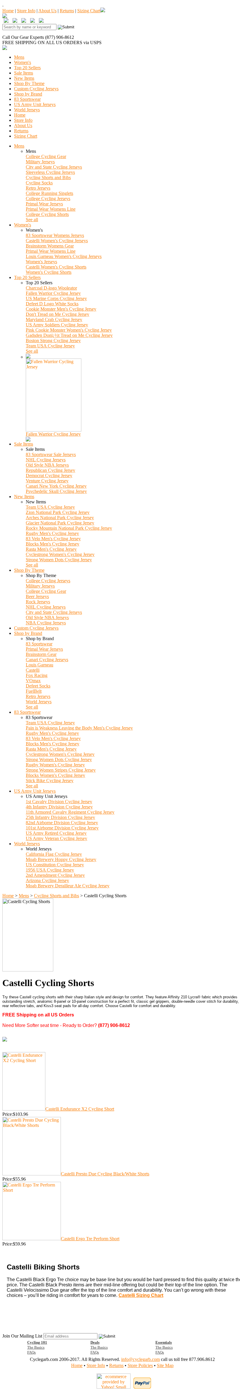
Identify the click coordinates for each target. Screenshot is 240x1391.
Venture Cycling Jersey (47, 480)
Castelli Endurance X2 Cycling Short (79, 1108)
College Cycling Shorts (47, 214)
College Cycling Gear (46, 156)
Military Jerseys (40, 161)
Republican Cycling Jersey (50, 470)
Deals (95, 1342)
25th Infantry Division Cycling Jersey (60, 817)
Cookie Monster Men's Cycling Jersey (61, 308)
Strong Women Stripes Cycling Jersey (61, 770)
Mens (19, 57)
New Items (24, 78)
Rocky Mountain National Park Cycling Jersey (69, 528)
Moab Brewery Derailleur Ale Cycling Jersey (67, 885)
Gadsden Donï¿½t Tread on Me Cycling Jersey (69, 335)
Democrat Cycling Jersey (49, 475)
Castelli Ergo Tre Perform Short (90, 1238)
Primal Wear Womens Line (51, 209)
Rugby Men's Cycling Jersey (52, 533)
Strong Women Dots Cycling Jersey (59, 559)
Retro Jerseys (38, 188)
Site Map (165, 1365)
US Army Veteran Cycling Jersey (56, 838)
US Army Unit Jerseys (35, 104)
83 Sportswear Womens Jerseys (55, 235)
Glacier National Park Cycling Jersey (60, 522)
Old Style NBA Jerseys (47, 464)
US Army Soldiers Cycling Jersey (57, 324)
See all (32, 219)
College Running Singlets (49, 193)
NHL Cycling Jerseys (46, 459)
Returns (67, 10)
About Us (47, 10)
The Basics (35, 1347)
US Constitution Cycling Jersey (55, 864)
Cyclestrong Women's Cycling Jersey (60, 554)
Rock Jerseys (38, 601)
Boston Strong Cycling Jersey (53, 340)
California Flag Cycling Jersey (54, 854)
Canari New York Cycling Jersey (56, 486)
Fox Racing (36, 675)
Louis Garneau (39, 664)
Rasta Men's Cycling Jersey (51, 549)
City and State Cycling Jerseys (54, 166)
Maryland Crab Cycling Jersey (54, 319)
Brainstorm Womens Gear (50, 245)
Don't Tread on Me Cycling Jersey (57, 314)
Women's (22, 62)
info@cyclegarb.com (140, 1359)
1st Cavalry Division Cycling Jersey (59, 801)
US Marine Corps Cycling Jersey (56, 298)
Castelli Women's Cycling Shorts (56, 266)
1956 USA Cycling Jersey (50, 869)
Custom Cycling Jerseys (36, 88)
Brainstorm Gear (41, 654)
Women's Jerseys (41, 261)
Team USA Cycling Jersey (50, 345)
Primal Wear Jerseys (44, 203)
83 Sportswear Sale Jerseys (51, 454)
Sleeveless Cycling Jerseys (50, 172)
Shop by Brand (28, 93)
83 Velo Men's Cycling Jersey (53, 538)
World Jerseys (27, 109)
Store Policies (140, 1365)
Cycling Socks (39, 182)
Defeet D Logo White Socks (52, 303)
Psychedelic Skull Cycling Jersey (56, 491)
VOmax (33, 680)
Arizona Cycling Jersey (47, 880)
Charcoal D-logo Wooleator (51, 287)
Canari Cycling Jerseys (47, 659)
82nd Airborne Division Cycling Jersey (62, 822)
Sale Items (23, 72)
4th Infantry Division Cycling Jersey (59, 806)
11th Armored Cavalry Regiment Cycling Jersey (70, 812)
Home (8, 10)
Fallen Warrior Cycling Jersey (53, 293)
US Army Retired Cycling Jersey (56, 833)
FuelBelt (34, 691)
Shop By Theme (29, 83)
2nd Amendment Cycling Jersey (55, 875)
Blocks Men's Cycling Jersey (52, 543)
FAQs (31, 1352)
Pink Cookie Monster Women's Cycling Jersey (69, 330)
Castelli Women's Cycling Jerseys (57, 240)
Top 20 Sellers (27, 67)
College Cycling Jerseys (48, 198)
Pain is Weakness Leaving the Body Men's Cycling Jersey (79, 727)
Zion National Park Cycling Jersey (58, 512)
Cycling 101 (37, 1342)
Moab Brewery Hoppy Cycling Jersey (61, 859)
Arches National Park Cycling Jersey (60, 517)
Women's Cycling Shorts (48, 272)
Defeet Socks (38, 685)
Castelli (33, 670)
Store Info (26, 10)
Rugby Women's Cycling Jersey (55, 764)
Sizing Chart (88, 10)
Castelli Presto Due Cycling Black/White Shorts (105, 1173)
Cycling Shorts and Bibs (48, 177)
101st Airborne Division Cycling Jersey (62, 827)
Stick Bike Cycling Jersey (49, 780)
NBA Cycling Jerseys (46, 622)
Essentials (163, 1342)
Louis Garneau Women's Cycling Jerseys (64, 256)
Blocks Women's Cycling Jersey (55, 775)
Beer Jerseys (37, 596)
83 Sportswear (27, 99)
